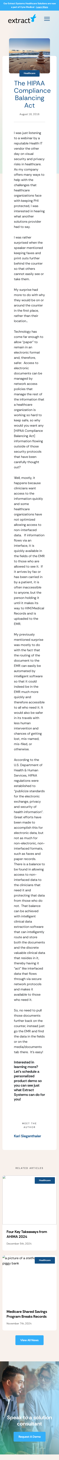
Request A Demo (30, 1436)
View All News (29, 1340)
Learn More (42, 7)
